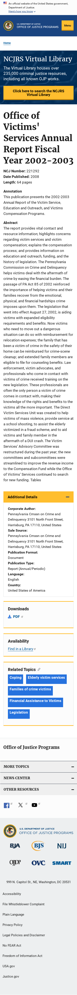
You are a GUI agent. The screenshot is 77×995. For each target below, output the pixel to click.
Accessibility (12, 894)
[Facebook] (8, 806)
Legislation (19, 712)
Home (7, 43)
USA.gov (9, 966)
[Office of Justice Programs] (8, 26)
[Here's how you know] (38, 7)
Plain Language (13, 914)
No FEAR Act (12, 945)
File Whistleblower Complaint (23, 904)
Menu (67, 25)
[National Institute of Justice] (62, 849)
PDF (17, 616)
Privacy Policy (12, 925)
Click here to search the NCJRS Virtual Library (38, 93)
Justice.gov (11, 976)
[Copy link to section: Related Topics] (38, 669)
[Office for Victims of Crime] (38, 866)
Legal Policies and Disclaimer (24, 935)
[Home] (37, 25)
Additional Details (22, 497)
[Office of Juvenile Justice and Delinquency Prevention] (15, 866)
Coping (15, 677)
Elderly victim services (46, 677)
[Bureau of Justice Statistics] (38, 852)
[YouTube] (36, 806)
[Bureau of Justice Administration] (15, 849)
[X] (22, 806)
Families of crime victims (30, 689)
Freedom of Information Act (22, 956)
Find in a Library (20, 649)
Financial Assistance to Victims (35, 701)
